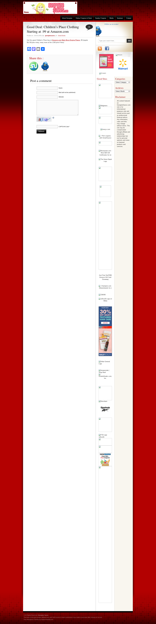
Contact (128, 18)
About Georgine (67, 18)
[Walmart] (123, 71)
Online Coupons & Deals (84, 18)
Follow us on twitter (111, 24)
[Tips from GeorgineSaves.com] (106, 68)
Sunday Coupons (100, 18)
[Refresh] (53, 118)
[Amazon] (119, 54)
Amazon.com (56, 40)
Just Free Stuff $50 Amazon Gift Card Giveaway (105, 277)
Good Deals (61, 35)
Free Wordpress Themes (31, 619)
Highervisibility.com (47, 619)
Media (112, 18)
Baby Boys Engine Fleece (71, 40)
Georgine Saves (27, 11)
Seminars (120, 18)
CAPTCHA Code (64, 126)
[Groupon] (102, 73)
